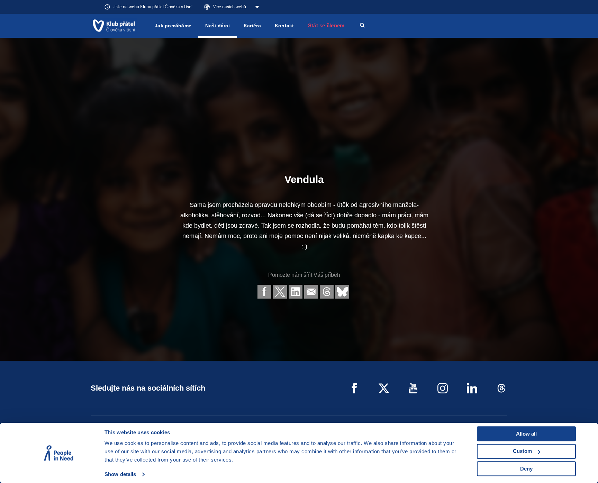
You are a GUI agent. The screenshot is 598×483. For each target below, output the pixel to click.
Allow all (526, 434)
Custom (522, 451)
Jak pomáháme (173, 25)
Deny (526, 469)
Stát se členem (326, 25)
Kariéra (252, 25)
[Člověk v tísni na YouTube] (413, 388)
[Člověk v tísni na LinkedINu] (472, 388)
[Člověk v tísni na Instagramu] (442, 388)
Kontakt (284, 25)
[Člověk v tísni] (114, 25)
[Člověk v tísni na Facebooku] (354, 388)
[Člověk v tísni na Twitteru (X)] (384, 388)
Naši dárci (217, 25)
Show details (120, 474)
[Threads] (501, 388)
